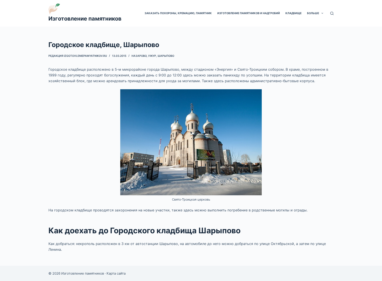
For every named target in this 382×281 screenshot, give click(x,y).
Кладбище (293, 13)
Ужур (152, 55)
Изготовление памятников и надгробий (248, 13)
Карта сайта (116, 273)
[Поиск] (332, 13)
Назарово (139, 55)
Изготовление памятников (84, 18)
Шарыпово (166, 55)
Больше (313, 13)
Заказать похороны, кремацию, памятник (178, 13)
